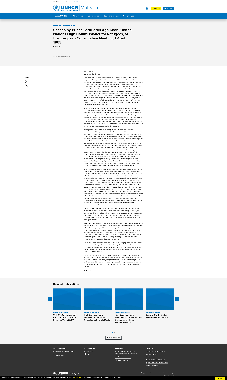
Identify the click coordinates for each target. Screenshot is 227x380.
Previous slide (50, 299)
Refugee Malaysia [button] (123, 360)
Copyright (171, 373)
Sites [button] (147, 8)
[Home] (65, 8)
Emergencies (93, 15)
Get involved (128, 15)
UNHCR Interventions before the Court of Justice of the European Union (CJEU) (65, 317)
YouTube (89, 354)
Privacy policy (144, 373)
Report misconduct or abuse (155, 360)
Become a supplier (152, 365)
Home (54, 21)
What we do (78, 15)
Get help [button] (170, 8)
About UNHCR (61, 15)
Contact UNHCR (151, 354)
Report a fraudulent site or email (157, 363)
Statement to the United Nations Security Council (157, 316)
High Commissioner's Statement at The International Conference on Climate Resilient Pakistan (128, 318)
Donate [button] (157, 8)
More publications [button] (113, 338)
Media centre (150, 357)
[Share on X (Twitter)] (26, 81)
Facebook (85, 354)
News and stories (111, 15)
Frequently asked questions (155, 351)
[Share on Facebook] (26, 85)
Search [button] (141, 8)
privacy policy (78, 377)
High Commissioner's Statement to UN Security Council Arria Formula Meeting (98, 317)
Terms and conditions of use (158, 373)
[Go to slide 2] (115, 333)
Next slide (177, 299)
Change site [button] (72, 2)
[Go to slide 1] (113, 333)
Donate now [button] (59, 355)
